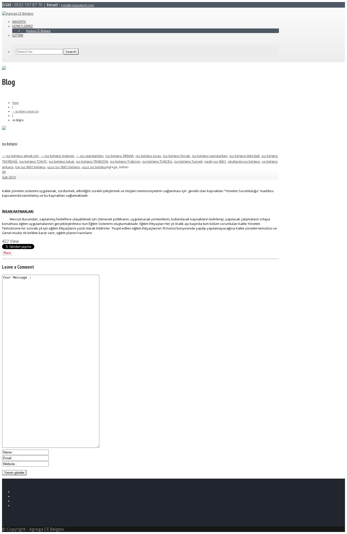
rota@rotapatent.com (77, 5)
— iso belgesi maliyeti (57, 156)
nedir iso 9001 (215, 161)
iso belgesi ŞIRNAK (119, 156)
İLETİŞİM (17, 35)
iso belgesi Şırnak (176, 156)
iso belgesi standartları (209, 156)
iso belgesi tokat (61, 161)
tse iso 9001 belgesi (30, 167)
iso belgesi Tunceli (188, 161)
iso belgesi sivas (148, 156)
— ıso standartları (89, 156)
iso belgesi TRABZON (92, 161)
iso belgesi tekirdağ (244, 156)
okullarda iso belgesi (244, 161)
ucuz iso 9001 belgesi (63, 167)
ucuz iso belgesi (94, 167)
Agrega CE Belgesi (38, 30)
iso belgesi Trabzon (125, 161)
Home (15, 103)
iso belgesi (9, 144)
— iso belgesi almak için (25, 111)
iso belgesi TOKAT (33, 161)
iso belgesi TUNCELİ (157, 161)
